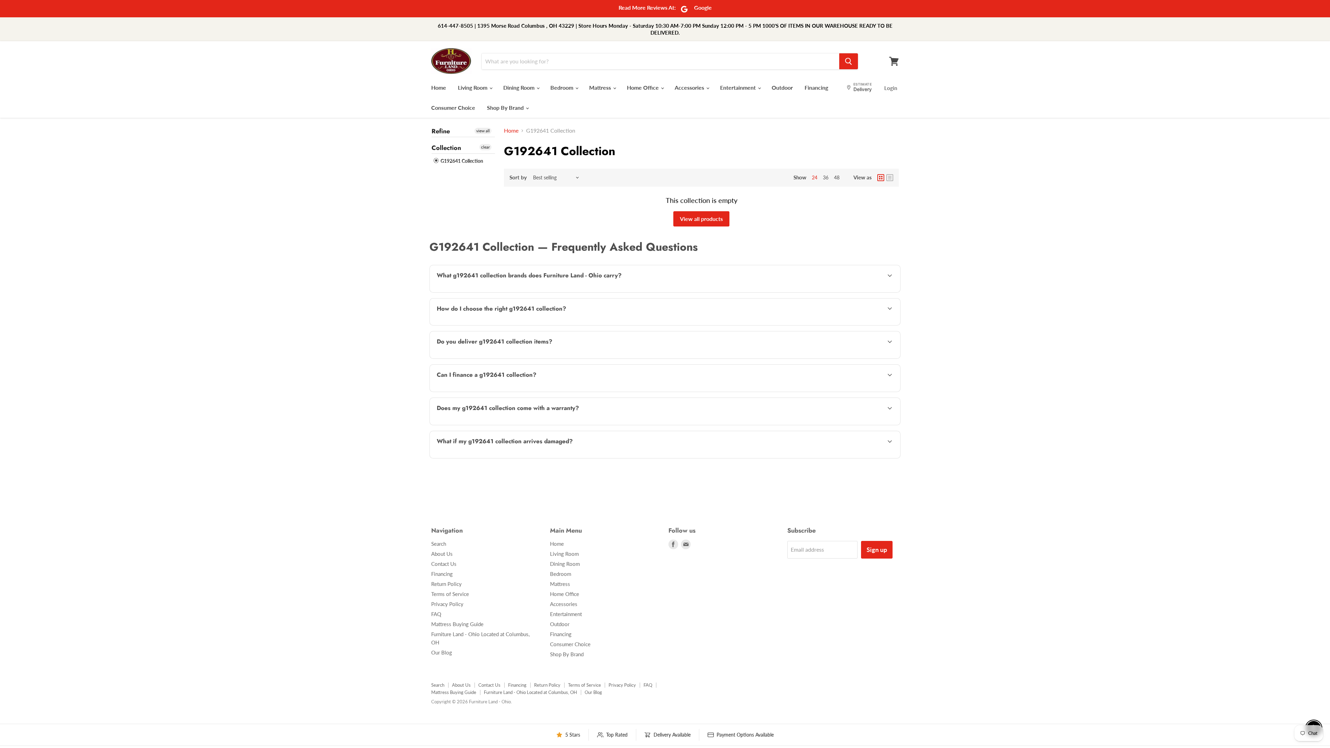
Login (890, 88)
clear (485, 147)
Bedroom (562, 87)
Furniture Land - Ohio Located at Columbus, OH (530, 692)
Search (438, 544)
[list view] (889, 177)
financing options (491, 391)
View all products (701, 218)
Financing (816, 87)
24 (814, 177)
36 (825, 177)
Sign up (877, 549)
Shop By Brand (506, 107)
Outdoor (782, 87)
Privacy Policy (447, 604)
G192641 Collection (461, 161)
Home (438, 87)
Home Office (643, 87)
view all (483, 130)
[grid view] (880, 177)
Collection (446, 147)
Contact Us (443, 564)
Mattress (600, 87)
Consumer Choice (453, 107)
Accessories (690, 87)
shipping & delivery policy (831, 358)
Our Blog (441, 652)
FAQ (436, 614)
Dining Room (519, 87)
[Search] (848, 61)
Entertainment (738, 87)
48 (837, 177)
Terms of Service (450, 594)
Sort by (518, 177)
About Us (442, 554)
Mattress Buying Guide (457, 624)
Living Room (473, 87)
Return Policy (446, 584)
